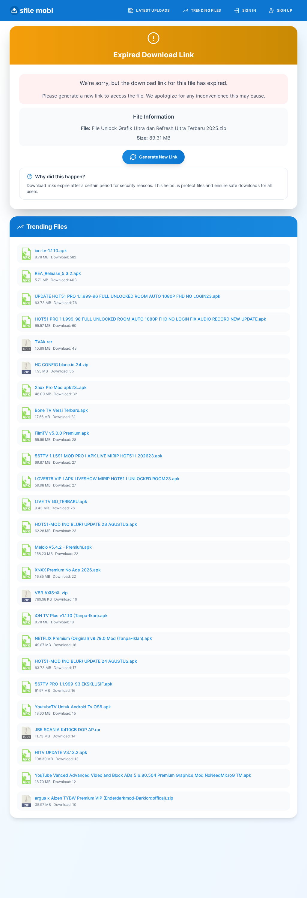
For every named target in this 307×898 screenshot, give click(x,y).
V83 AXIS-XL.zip (51, 592)
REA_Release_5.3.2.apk (58, 273)
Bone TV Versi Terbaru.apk (61, 410)
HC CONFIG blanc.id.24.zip (61, 364)
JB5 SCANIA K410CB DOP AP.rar (67, 729)
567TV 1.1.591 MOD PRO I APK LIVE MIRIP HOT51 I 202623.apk (98, 455)
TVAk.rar (43, 341)
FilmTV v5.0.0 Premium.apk (62, 432)
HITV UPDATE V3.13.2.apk (61, 752)
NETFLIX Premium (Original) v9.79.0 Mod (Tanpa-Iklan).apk (93, 638)
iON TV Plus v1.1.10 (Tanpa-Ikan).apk (71, 615)
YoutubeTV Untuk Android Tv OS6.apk (73, 706)
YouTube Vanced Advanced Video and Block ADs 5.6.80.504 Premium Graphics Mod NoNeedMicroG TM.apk (143, 775)
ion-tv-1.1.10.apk (51, 250)
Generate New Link (158, 156)
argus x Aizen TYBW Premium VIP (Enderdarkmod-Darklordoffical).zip (104, 797)
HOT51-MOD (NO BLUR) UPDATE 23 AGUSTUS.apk (86, 524)
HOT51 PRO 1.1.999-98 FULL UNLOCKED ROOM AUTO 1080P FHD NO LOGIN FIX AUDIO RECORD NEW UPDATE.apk (150, 318)
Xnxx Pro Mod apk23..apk (61, 387)
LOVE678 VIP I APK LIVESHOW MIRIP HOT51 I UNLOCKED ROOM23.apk (107, 478)
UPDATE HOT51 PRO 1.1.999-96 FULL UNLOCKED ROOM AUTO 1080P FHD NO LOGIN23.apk (127, 296)
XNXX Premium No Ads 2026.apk (68, 569)
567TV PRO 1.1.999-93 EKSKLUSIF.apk (73, 683)
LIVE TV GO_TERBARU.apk (61, 501)
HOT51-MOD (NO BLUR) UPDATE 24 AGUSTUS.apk (86, 661)
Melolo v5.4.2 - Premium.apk (63, 547)
